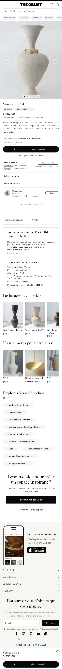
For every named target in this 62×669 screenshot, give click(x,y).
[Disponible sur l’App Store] (31, 640)
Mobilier (49, 17)
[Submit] (6, 11)
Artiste (35, 220)
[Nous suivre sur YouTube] (38, 634)
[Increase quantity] (14, 149)
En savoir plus (13, 253)
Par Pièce (37, 17)
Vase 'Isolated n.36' (12, 330)
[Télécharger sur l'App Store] (36, 550)
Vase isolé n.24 (11, 653)
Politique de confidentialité (49, 629)
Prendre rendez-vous (31, 499)
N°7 (49, 378)
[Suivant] (55, 61)
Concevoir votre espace (31, 509)
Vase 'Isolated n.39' (34, 330)
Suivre (52, 193)
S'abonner (50, 623)
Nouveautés (9, 17)
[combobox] (31, 11)
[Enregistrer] (58, 652)
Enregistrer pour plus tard (31, 155)
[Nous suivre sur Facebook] (16, 634)
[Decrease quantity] (5, 149)
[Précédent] (7, 61)
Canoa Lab (17, 191)
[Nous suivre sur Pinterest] (31, 634)
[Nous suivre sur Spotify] (46, 634)
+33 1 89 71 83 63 (52, 166)
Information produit (13, 220)
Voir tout (24, 17)
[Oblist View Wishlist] (51, 5)
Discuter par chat (48, 163)
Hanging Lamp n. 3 (34, 378)
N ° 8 (5, 378)
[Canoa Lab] (8, 193)
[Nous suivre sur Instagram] (24, 634)
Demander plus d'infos (31, 204)
